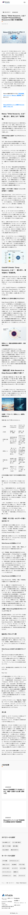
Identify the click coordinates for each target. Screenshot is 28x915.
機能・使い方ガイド (10, 882)
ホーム (3, 882)
